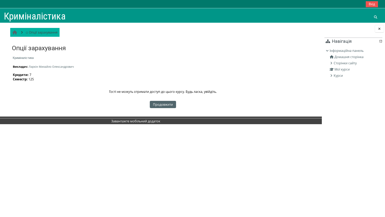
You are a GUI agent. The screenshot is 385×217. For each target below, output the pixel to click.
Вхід (372, 4)
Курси (338, 75)
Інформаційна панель (347, 50)
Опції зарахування (43, 32)
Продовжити (163, 104)
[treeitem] (353, 63)
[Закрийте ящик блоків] (379, 29)
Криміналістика (23, 57)
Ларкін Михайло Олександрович (51, 67)
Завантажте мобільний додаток (135, 121)
